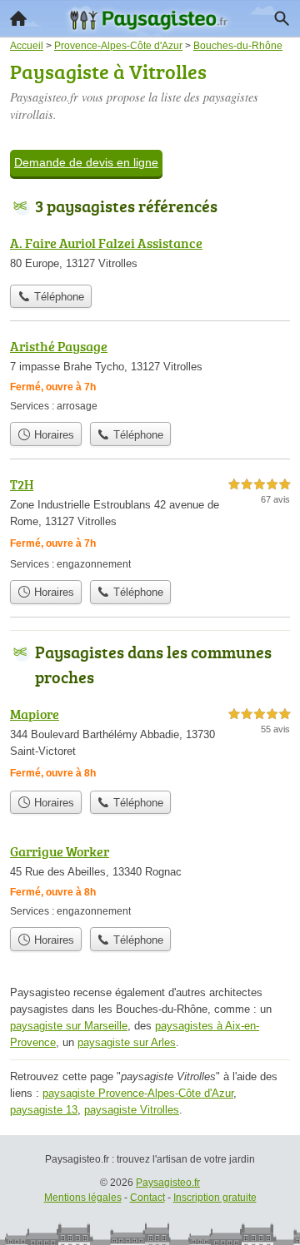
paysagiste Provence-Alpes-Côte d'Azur (137, 1093)
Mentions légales (83, 1197)
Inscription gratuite (215, 1197)
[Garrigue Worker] (150, 880)
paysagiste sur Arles (127, 1042)
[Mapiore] (150, 743)
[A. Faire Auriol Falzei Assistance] (150, 255)
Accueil (18, 18)
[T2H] (150, 523)
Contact (147, 1197)
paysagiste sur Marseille (69, 1025)
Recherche (281, 18)
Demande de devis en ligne (86, 162)
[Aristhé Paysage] (150, 375)
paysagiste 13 (44, 1110)
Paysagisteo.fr (168, 1182)
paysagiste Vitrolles (131, 1110)
